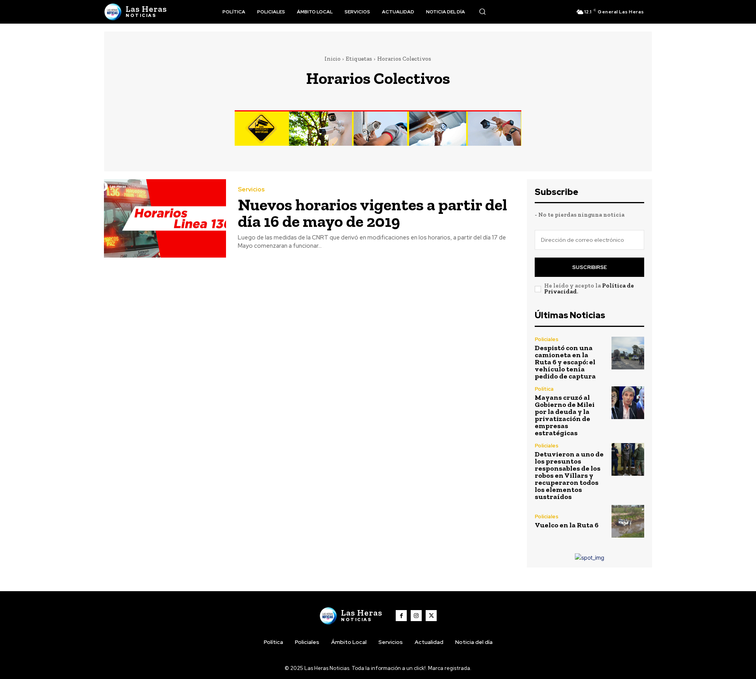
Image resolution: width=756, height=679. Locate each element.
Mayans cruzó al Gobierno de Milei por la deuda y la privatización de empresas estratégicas (565, 415)
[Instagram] (416, 615)
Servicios (251, 190)
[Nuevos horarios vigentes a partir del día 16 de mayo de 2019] (165, 218)
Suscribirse (589, 267)
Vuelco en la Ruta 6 (566, 525)
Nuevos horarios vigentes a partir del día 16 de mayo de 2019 (372, 213)
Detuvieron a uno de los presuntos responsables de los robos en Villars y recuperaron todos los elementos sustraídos (569, 475)
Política (544, 388)
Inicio (332, 58)
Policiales (546, 339)
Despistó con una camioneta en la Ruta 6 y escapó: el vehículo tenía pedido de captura (565, 361)
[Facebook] (401, 615)
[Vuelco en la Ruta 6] (627, 521)
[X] (431, 615)
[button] (482, 11)
